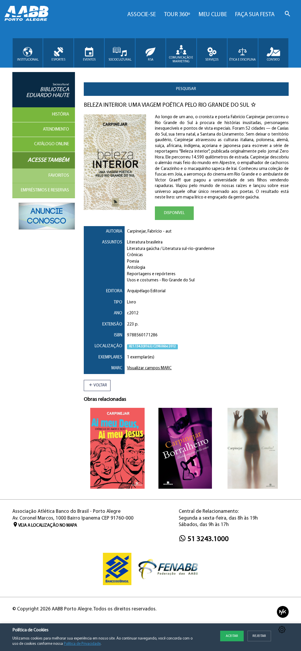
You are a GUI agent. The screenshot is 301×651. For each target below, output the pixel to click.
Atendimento (56, 129)
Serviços (211, 59)
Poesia (133, 261)
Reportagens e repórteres (151, 274)
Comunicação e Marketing (181, 59)
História (60, 114)
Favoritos (59, 175)
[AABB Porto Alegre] (26, 13)
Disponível (174, 213)
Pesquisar (186, 89)
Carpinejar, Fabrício (144, 231)
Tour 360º (177, 15)
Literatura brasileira (145, 242)
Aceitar (232, 636)
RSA (150, 59)
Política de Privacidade (82, 644)
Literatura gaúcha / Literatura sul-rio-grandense (171, 249)
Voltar (100, 385)
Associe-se (141, 15)
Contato (273, 59)
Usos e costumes (142, 280)
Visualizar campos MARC (149, 368)
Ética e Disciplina (242, 59)
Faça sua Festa (255, 15)
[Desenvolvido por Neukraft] (283, 611)
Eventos (89, 59)
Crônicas (135, 255)
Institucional (28, 59)
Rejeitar (259, 636)
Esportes (58, 59)
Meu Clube (212, 15)
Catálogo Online (51, 144)
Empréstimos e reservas (45, 190)
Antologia (136, 268)
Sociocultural (119, 59)
